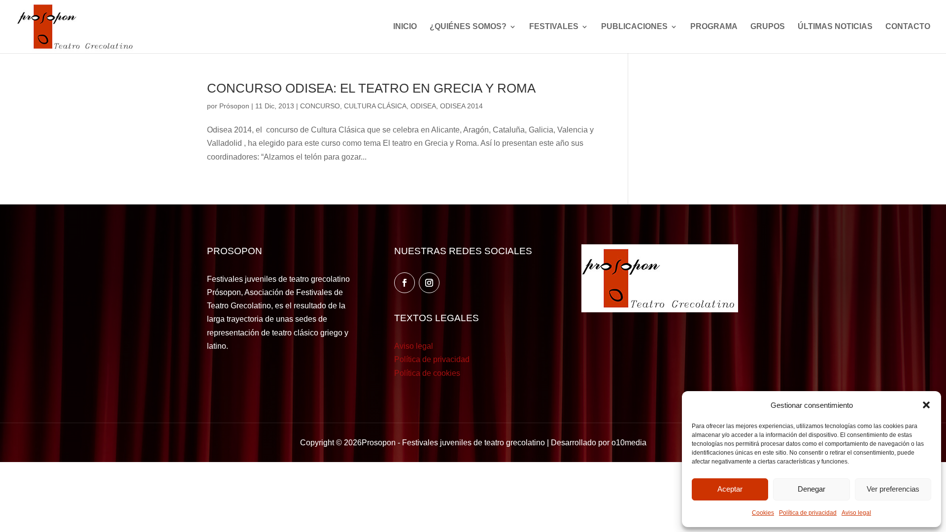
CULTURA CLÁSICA (375, 106)
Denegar (811, 489)
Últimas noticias (835, 27)
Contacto (907, 27)
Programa (714, 27)
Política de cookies (427, 373)
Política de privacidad (808, 512)
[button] (926, 405)
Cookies (763, 512)
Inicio (405, 27)
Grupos (767, 27)
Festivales (553, 27)
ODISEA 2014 (461, 106)
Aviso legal (856, 512)
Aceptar (730, 489)
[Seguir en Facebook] (404, 282)
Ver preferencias (893, 489)
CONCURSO (320, 106)
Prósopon (234, 106)
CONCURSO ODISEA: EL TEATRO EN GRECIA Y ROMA (371, 88)
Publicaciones (634, 27)
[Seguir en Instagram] (429, 282)
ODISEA (423, 106)
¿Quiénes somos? (468, 27)
